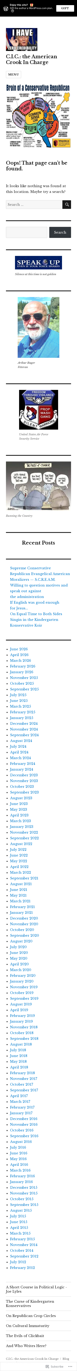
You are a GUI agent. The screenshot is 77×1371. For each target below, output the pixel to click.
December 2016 (23, 1119)
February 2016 (22, 1176)
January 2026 (21, 672)
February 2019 (22, 1016)
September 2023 (24, 792)
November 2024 (24, 729)
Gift (65, 8)
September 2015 (24, 1205)
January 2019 (21, 1021)
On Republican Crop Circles (31, 1316)
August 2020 (21, 941)
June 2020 (19, 953)
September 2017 (24, 1090)
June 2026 (19, 649)
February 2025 (22, 712)
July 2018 (18, 1050)
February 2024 (22, 764)
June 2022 (19, 855)
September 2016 (24, 1136)
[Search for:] (34, 205)
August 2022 (21, 844)
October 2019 (21, 993)
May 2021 (18, 895)
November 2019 (24, 987)
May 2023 (18, 809)
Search (60, 232)
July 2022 (18, 850)
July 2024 (18, 746)
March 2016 (20, 1170)
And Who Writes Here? (26, 1346)
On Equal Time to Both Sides (36, 614)
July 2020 (18, 947)
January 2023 (21, 827)
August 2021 (21, 884)
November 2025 (24, 678)
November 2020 (24, 924)
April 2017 (19, 1096)
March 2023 (20, 821)
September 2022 (24, 838)
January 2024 (21, 769)
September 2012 (24, 1256)
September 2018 (24, 1039)
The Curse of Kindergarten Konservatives (30, 1303)
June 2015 (18, 1222)
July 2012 (18, 1262)
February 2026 (22, 666)
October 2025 (22, 683)
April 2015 (19, 1228)
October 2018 (21, 1033)
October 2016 (21, 1130)
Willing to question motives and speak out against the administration (39, 591)
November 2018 (24, 1027)
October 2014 (21, 1250)
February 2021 (22, 907)
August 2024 (21, 741)
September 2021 (24, 878)
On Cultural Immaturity (27, 1326)
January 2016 (21, 1182)
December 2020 (24, 918)
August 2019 (21, 1004)
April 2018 (19, 1067)
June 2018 (18, 1056)
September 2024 (24, 735)
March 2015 (20, 1233)
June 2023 (19, 804)
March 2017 (20, 1102)
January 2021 (21, 913)
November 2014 (23, 1245)
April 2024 (19, 752)
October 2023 (22, 787)
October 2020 (22, 930)
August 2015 (21, 1210)
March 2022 (20, 872)
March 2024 (20, 758)
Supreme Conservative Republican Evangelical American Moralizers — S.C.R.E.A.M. (40, 574)
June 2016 (18, 1153)
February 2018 (22, 1073)
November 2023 (24, 781)
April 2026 (19, 655)
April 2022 (19, 867)
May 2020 (18, 958)
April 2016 (19, 1165)
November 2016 (24, 1124)
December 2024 (24, 724)
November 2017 (23, 1079)
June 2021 (18, 890)
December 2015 (23, 1187)
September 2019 (24, 998)
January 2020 (21, 981)
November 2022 (24, 832)
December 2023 (24, 775)
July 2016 (18, 1147)
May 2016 (18, 1159)
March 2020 (20, 970)
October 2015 (21, 1199)
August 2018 (21, 1044)
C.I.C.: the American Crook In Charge (31, 59)
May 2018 (18, 1061)
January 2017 (21, 1113)
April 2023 (19, 815)
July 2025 (18, 695)
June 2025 (19, 701)
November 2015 (24, 1193)
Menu (13, 74)
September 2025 (24, 689)
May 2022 (18, 861)
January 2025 (21, 718)
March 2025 (20, 706)
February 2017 (22, 1107)
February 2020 (23, 976)
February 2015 (22, 1239)
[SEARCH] (66, 204)
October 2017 (21, 1084)
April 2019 (19, 1010)
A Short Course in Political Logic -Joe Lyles (36, 1289)
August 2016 (21, 1142)
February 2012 (22, 1268)
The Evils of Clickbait (25, 1336)
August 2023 (21, 798)
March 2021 (20, 901)
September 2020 (24, 935)
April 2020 (19, 964)
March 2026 (20, 660)
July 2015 (18, 1216)
